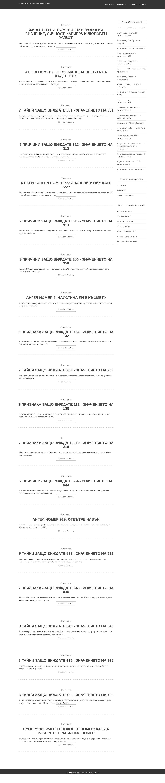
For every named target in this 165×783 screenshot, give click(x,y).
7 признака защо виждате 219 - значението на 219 (66, 445)
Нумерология (67, 25)
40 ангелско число (124, 211)
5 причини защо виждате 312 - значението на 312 (66, 147)
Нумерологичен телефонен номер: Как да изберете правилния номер (66, 731)
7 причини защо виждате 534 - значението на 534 (66, 483)
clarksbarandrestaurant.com (34, 3)
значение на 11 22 (124, 216)
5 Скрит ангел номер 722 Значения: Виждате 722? (66, 185)
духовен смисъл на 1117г (127, 236)
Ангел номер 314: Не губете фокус (130, 169)
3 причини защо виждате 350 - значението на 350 (66, 261)
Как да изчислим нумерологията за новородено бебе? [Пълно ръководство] (130, 146)
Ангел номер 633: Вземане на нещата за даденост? (66, 74)
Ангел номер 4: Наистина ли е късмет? (66, 298)
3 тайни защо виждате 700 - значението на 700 (66, 695)
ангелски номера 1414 (126, 231)
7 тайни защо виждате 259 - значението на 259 (66, 370)
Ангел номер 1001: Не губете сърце (130, 123)
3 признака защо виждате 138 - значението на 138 (66, 406)
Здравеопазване (138, 4)
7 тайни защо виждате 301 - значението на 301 (66, 110)
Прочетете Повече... (66, 49)
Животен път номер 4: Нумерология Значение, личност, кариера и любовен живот (66, 34)
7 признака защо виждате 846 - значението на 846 (66, 590)
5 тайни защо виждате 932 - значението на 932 (66, 554)
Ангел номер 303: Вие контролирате (131, 28)
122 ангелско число (125, 221)
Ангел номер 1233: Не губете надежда (131, 48)
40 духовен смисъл (124, 226)
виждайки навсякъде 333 (127, 241)
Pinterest (122, 4)
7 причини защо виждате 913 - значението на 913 (66, 223)
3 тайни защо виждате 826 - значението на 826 (66, 660)
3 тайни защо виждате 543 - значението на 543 (66, 626)
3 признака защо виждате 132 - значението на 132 (66, 334)
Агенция (109, 4)
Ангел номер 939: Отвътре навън (66, 519)
